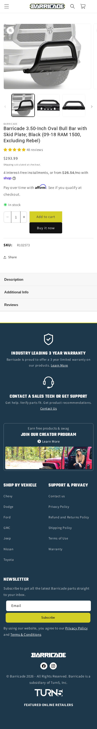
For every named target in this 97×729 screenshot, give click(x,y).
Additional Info (16, 292)
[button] (9, 6)
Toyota (9, 559)
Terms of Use (58, 538)
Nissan (9, 549)
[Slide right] (92, 106)
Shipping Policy (60, 528)
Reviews (11, 305)
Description (13, 279)
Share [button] (12, 257)
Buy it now (46, 228)
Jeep (7, 538)
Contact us (56, 496)
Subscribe (48, 617)
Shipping (8, 164)
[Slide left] (5, 106)
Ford (7, 517)
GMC (7, 528)
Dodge (8, 507)
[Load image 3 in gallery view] (73, 105)
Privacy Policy (58, 507)
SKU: (8, 245)
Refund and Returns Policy (68, 517)
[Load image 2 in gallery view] (48, 105)
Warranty (55, 549)
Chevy (8, 496)
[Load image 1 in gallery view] (23, 105)
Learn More (51, 441)
